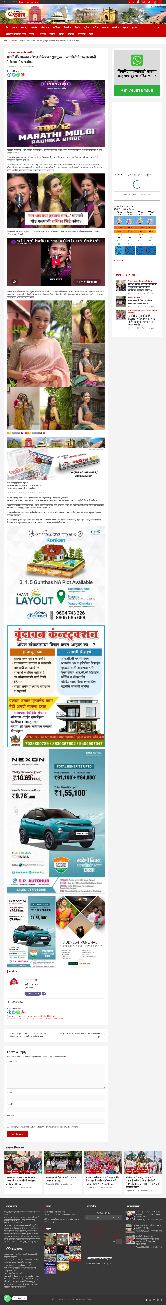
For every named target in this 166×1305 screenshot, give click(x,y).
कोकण (128, 1168)
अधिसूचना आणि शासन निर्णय (16, 34)
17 (88, 1237)
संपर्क (91, 34)
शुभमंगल (43, 34)
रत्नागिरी (23, 52)
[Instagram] (23, 75)
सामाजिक (154, 311)
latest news (16, 1016)
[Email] (44, 994)
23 (119, 1237)
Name (10, 1093)
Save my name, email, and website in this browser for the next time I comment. (44, 1127)
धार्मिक (134, 1168)
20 (103, 1237)
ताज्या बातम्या (125, 274)
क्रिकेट (78, 27)
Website (10, 1115)
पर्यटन (31, 34)
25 (93, 1241)
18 (93, 1237)
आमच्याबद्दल (81, 34)
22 (114, 1237)
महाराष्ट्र (24, 27)
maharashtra (27, 1016)
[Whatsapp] (18, 75)
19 (98, 1237)
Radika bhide (46, 1016)
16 (119, 1232)
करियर (61, 34)
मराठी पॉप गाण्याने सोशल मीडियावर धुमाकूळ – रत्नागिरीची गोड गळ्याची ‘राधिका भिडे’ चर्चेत (35, 1019)
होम (7, 27)
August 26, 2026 (132, 1190)
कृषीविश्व (134, 27)
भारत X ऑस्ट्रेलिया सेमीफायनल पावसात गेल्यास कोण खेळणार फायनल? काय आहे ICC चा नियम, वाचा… (28, 1035)
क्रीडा (86, 27)
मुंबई (18, 52)
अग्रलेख (70, 34)
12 (98, 1232)
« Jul (87, 1251)
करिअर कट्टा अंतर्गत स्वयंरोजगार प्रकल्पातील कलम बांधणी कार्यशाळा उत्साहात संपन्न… (142, 287)
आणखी (114, 27)
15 (114, 1232)
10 (88, 1232)
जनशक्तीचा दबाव (28, 67)
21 (109, 1237)
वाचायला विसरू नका (15, 1147)
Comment (12, 1061)
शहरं (13, 27)
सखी (94, 27)
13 (103, 1232)
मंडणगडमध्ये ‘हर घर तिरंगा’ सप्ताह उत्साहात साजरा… (140, 302)
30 (119, 1241)
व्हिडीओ (66, 27)
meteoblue (118, 261)
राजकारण (105, 27)
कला (8, 52)
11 (93, 1232)
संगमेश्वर (148, 311)
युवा (124, 27)
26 (98, 1241)
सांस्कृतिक (131, 313)
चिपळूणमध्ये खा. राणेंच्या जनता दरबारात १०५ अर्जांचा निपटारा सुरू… (81, 1035)
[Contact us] (7, 1298)
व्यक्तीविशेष (30, 52)
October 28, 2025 (14, 67)
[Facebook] (9, 75)
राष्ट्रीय (34, 27)
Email (10, 1104)
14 (109, 1232)
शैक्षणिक (150, 281)
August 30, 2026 (134, 293)
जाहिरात (52, 34)
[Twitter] (14, 75)
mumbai (37, 1016)
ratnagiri (56, 1016)
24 (88, 1241)
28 (109, 1241)
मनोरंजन (44, 27)
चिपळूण (130, 281)
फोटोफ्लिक (56, 27)
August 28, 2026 (134, 307)
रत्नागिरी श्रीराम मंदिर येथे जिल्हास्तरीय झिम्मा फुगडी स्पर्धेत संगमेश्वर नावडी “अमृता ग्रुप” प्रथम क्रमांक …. (141, 320)
